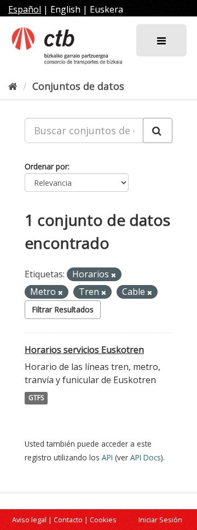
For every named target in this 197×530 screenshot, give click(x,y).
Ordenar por (46, 166)
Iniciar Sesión (160, 520)
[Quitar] (113, 275)
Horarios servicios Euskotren (84, 350)
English (65, 9)
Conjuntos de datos (78, 86)
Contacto (68, 520)
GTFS (36, 398)
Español (24, 9)
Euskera (106, 9)
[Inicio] (13, 86)
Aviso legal (29, 520)
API (107, 457)
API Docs (145, 457)
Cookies (103, 520)
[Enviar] (157, 130)
